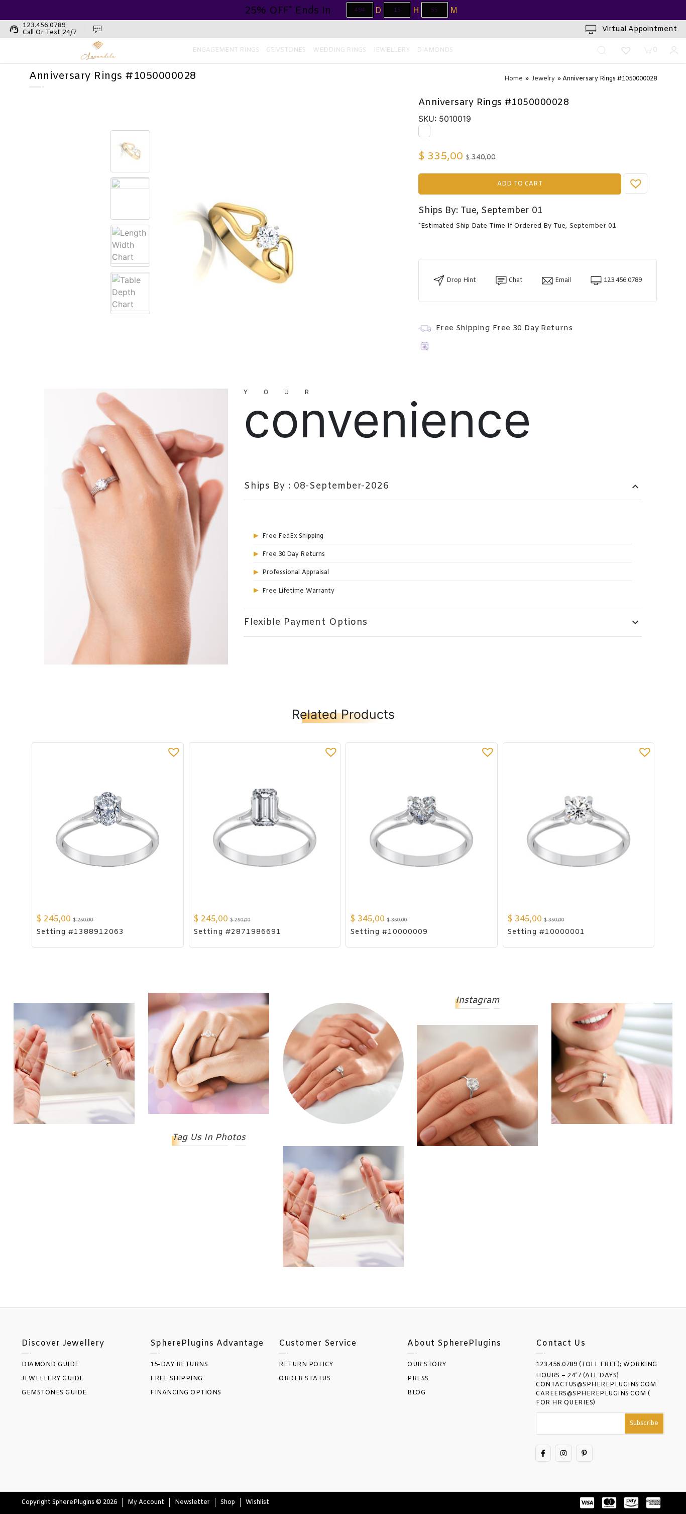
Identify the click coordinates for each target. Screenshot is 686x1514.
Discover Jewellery (63, 1343)
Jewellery (391, 50)
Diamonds (435, 50)
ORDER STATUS (304, 1379)
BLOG (416, 1393)
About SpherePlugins (454, 1343)
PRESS (418, 1379)
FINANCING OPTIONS (185, 1393)
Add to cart (519, 184)
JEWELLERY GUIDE (53, 1379)
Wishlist (257, 1502)
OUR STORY (426, 1365)
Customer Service (318, 1343)
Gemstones (286, 50)
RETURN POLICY (306, 1365)
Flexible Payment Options (442, 622)
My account (146, 1502)
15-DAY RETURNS (179, 1365)
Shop (227, 1502)
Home (513, 79)
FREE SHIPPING (176, 1379)
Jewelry (543, 79)
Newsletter (192, 1502)
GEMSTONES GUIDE (54, 1393)
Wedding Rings (339, 50)
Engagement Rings (225, 50)
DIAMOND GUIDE (50, 1365)
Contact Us (561, 1343)
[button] (635, 183)
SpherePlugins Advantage (207, 1343)
